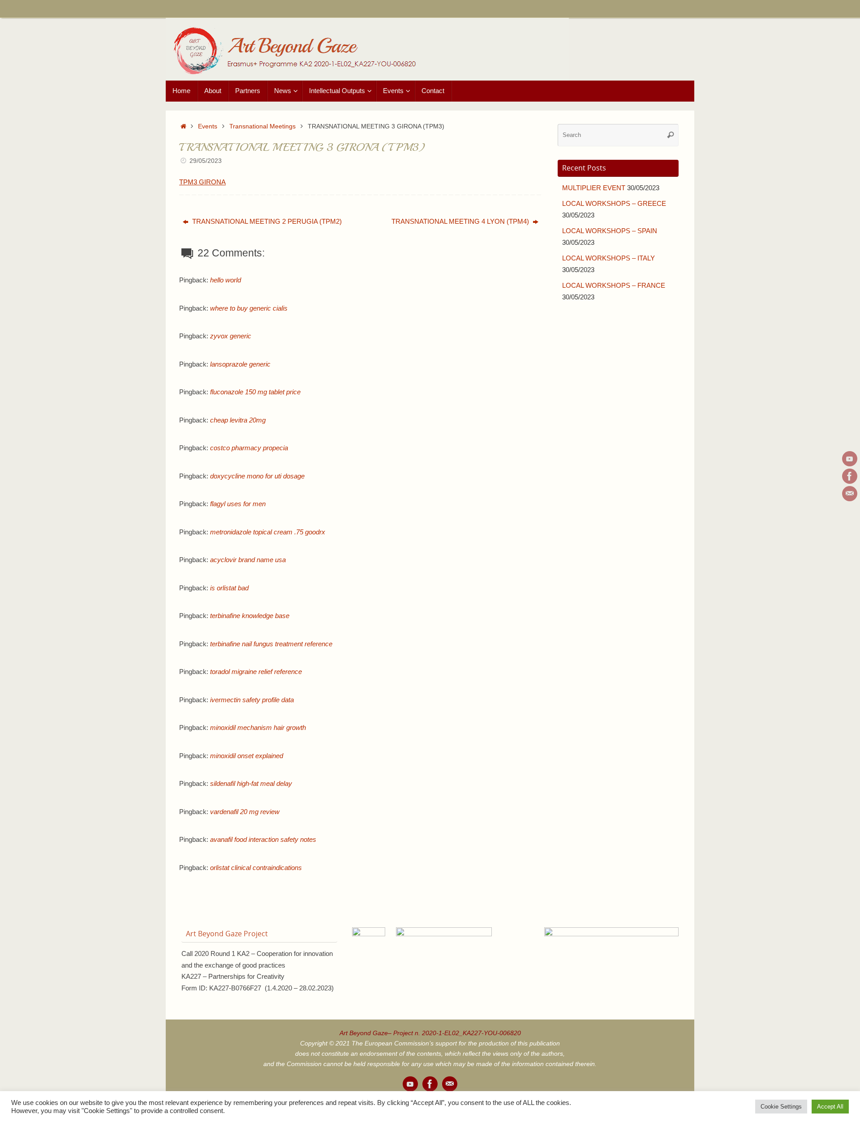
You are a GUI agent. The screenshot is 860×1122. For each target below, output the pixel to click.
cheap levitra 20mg (238, 420)
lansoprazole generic (240, 364)
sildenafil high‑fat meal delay (251, 783)
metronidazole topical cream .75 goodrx (267, 532)
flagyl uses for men (238, 504)
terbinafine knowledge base (249, 615)
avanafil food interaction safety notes (263, 839)
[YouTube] (849, 458)
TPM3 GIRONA (202, 182)
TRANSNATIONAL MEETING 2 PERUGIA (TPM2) (266, 221)
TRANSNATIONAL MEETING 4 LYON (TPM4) (461, 221)
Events (207, 126)
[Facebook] (849, 476)
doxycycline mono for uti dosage (257, 476)
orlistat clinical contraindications (256, 867)
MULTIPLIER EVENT (593, 188)
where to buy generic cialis (249, 308)
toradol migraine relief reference (256, 671)
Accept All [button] (830, 1106)
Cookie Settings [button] (781, 1106)
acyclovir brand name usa (248, 559)
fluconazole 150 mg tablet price (255, 392)
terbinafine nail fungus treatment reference (271, 644)
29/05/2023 (205, 161)
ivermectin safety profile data (252, 700)
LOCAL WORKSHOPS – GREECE (614, 203)
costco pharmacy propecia (249, 448)
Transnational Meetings (262, 126)
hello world (225, 280)
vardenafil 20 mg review (245, 811)
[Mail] (849, 493)
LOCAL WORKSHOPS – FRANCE (613, 285)
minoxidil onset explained (246, 755)
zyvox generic (230, 336)
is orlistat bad (229, 588)
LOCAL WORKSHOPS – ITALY (608, 258)
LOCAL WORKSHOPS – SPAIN (609, 231)
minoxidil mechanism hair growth (258, 727)
